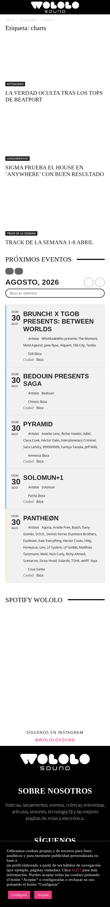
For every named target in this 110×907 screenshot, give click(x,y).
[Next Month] (100, 282)
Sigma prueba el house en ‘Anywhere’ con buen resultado (54, 170)
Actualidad (15, 84)
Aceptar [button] (43, 895)
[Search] (102, 7)
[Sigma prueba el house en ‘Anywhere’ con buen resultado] (55, 136)
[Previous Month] (88, 282)
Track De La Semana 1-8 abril (49, 242)
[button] (9, 7)
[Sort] (19, 271)
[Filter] (9, 271)
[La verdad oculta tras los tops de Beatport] (55, 61)
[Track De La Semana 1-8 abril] (55, 211)
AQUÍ (76, 870)
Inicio (9, 19)
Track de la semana (21, 233)
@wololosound (55, 739)
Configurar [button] (19, 895)
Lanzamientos (17, 158)
